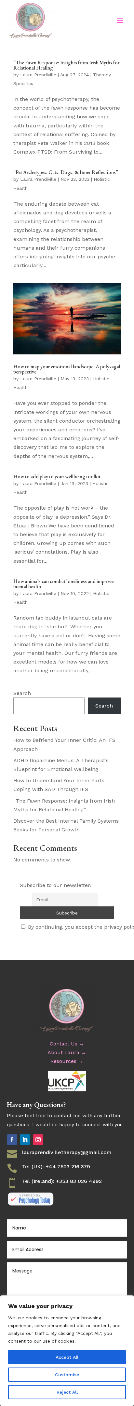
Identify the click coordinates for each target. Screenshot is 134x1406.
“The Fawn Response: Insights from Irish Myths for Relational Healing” (66, 65)
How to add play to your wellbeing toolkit (56, 476)
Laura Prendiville (38, 74)
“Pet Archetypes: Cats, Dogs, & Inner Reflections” (65, 172)
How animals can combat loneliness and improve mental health (63, 584)
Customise (67, 1374)
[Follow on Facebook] (12, 1139)
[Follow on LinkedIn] (25, 1139)
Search (22, 693)
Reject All (67, 1392)
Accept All (67, 1357)
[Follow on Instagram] (38, 1139)
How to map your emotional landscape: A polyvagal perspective (66, 369)
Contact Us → (67, 1044)
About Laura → (66, 1052)
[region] (67, 1350)
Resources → (66, 1061)
